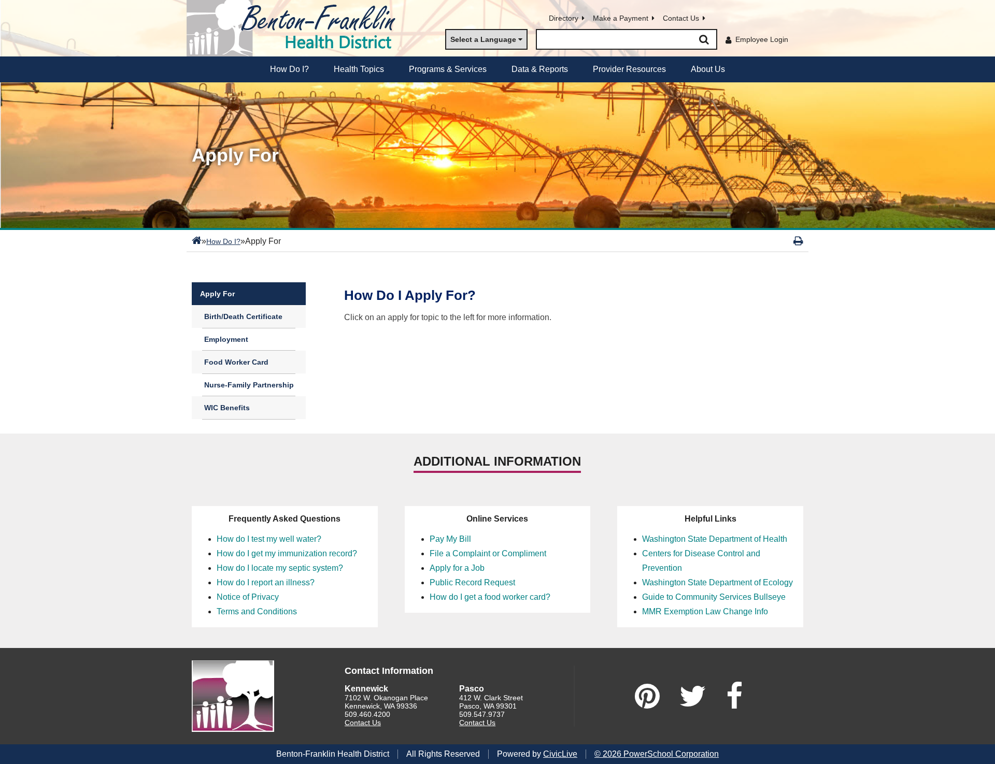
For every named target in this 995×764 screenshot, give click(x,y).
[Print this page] (798, 241)
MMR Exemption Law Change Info (705, 611)
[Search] (703, 39)
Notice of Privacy (248, 597)
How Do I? (223, 241)
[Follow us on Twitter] (693, 696)
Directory (563, 18)
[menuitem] (289, 69)
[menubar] (497, 69)
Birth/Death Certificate (243, 316)
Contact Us (681, 18)
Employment (226, 339)
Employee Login (761, 39)
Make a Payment (620, 18)
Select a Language (483, 39)
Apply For (217, 294)
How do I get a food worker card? (490, 597)
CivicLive (560, 753)
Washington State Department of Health (714, 539)
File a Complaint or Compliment (488, 553)
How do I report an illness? (266, 582)
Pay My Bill (450, 539)
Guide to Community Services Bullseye (714, 597)
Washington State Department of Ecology (717, 582)
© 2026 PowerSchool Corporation (656, 753)
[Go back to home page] (295, 28)
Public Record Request (472, 582)
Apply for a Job (457, 568)
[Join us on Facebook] (734, 696)
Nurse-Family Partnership (249, 385)
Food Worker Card (236, 362)
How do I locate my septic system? (280, 568)
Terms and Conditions (257, 611)
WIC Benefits (227, 407)
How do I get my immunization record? (287, 553)
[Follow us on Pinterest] (647, 696)
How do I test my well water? (269, 539)
